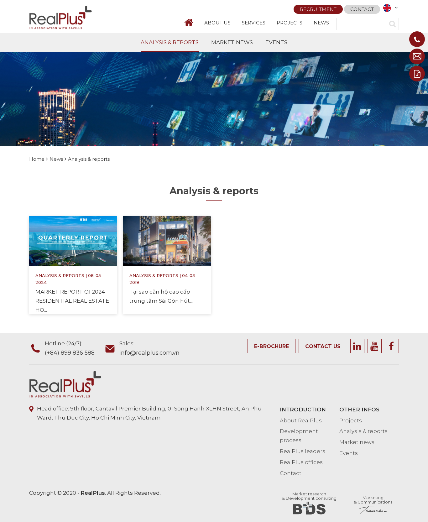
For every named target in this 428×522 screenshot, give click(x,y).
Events (348, 453)
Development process (299, 435)
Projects (350, 420)
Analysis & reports (59, 275)
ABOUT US (217, 23)
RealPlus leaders (302, 451)
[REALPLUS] (60, 17)
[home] (191, 22)
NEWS (321, 23)
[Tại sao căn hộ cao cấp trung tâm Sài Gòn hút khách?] (167, 241)
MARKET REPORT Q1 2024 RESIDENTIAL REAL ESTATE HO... (72, 301)
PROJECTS (289, 23)
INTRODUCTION (303, 409)
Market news (356, 442)
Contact (362, 9)
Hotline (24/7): (70, 348)
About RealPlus (301, 420)
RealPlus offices (301, 462)
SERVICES (253, 23)
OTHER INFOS (359, 409)
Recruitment (318, 9)
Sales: (149, 348)
